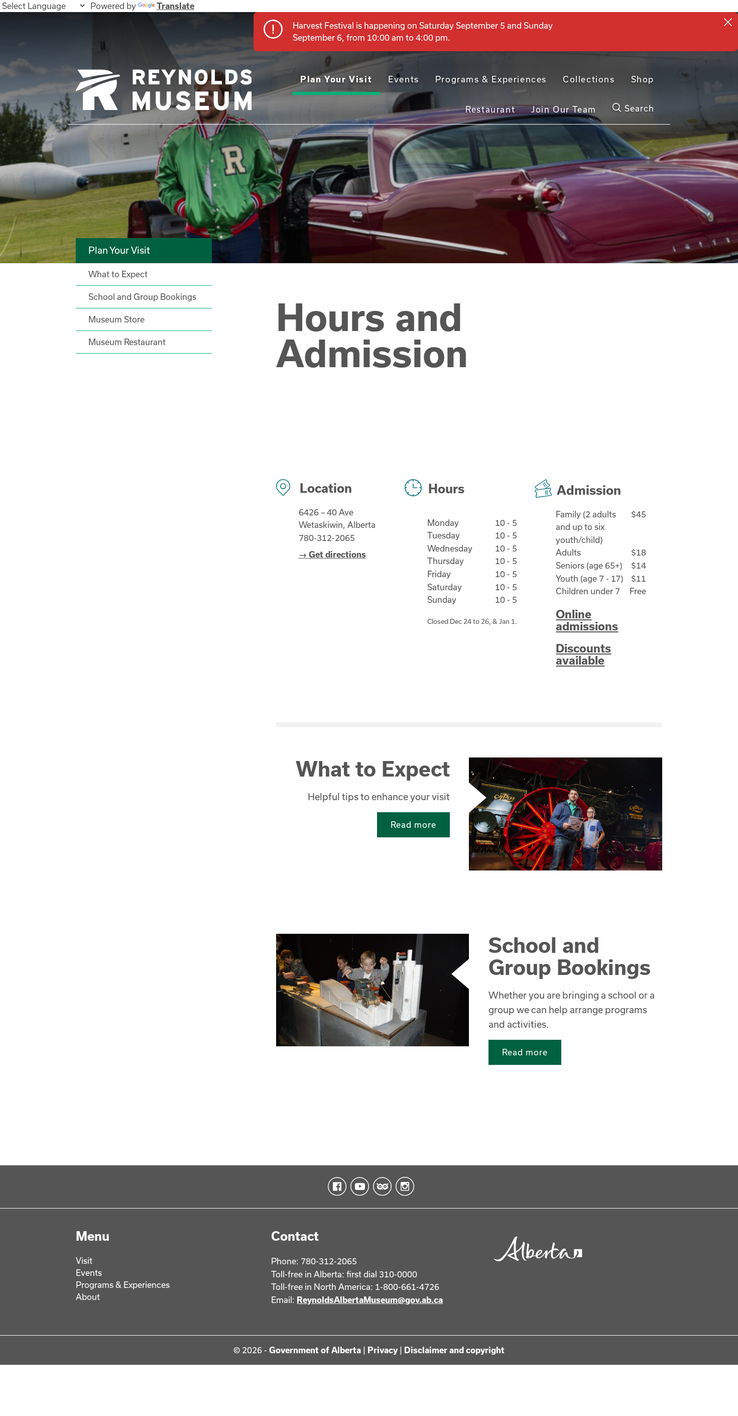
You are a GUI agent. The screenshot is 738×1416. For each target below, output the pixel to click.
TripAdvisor (380, 1186)
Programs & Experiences (491, 79)
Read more (413, 824)
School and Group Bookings (569, 956)
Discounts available (583, 654)
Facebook (335, 1186)
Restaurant (490, 109)
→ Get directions (332, 554)
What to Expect (373, 768)
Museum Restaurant (127, 342)
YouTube (357, 1186)
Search (638, 108)
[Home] (164, 94)
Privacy (382, 1350)
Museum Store (116, 319)
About (88, 1296)
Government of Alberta (315, 1350)
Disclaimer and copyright (454, 1350)
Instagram (403, 1186)
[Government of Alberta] (535, 1264)
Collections (589, 79)
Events (403, 79)
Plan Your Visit (336, 79)
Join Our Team (563, 109)
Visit (84, 1260)
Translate (175, 6)
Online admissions (587, 619)
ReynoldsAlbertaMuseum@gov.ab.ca (370, 1299)
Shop (642, 79)
